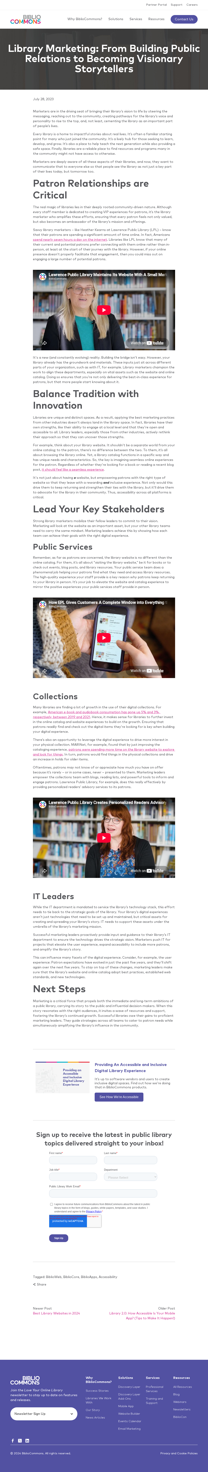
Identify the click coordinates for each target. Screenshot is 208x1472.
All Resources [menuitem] (182, 1387)
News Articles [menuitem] (95, 1417)
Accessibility (108, 1277)
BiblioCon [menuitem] (179, 1417)
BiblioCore (71, 1277)
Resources (156, 19)
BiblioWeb (54, 1277)
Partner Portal (156, 4)
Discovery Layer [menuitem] (129, 1387)
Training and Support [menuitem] (154, 1400)
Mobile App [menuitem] (126, 1406)
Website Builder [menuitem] (129, 1413)
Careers (192, 4)
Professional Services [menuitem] (154, 1389)
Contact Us (184, 19)
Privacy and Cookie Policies (179, 1453)
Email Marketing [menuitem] (129, 1428)
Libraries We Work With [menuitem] (98, 1400)
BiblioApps (89, 1277)
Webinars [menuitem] (179, 1402)
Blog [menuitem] (176, 1394)
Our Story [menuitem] (93, 1410)
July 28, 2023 (43, 99)
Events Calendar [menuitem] (129, 1421)
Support (176, 4)
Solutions (115, 19)
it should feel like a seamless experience (73, 469)
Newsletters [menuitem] (182, 1409)
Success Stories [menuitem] (97, 1390)
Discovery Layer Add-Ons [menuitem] (129, 1396)
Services (135, 19)
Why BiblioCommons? (84, 19)
